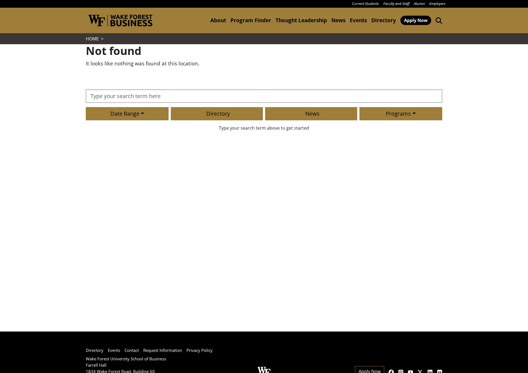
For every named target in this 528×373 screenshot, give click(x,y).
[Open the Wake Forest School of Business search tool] (437, 20)
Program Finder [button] (250, 20)
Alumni (419, 3)
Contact (132, 350)
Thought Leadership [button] (301, 20)
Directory (383, 20)
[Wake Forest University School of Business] (120, 20)
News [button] (338, 20)
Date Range (124, 113)
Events (114, 350)
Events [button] (358, 20)
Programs (398, 113)
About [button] (218, 20)
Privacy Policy (199, 350)
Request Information (162, 350)
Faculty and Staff (396, 3)
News (312, 113)
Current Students (365, 3)
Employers (437, 3)
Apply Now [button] (416, 20)
